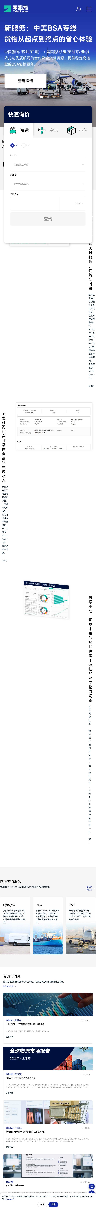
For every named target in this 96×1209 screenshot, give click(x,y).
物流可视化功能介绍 (4, 561)
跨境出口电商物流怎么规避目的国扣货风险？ (26, 1132)
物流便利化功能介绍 (91, 386)
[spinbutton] (32, 203)
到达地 (13, 175)
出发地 (13, 155)
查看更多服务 (89, 888)
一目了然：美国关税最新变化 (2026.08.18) (25, 1024)
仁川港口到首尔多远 (15, 1185)
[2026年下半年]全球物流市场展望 (21, 1078)
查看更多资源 (8, 986)
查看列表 (9, 1037)
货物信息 (14, 194)
